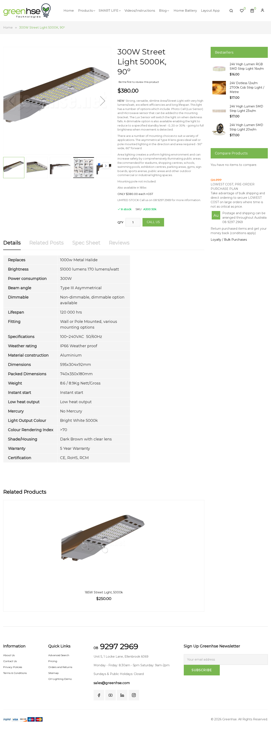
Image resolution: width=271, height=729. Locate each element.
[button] (11, 101)
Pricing (52, 661)
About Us (9, 655)
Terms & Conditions (15, 673)
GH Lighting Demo (60, 678)
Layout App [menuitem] (210, 10)
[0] (252, 10)
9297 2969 (116, 646)
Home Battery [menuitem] (185, 10)
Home (8, 27)
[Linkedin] (122, 695)
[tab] (12, 244)
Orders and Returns (60, 667)
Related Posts (46, 243)
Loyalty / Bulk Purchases (229, 240)
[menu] (143, 10)
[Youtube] (110, 695)
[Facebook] (99, 695)
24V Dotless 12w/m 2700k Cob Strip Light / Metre (247, 87)
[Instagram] (134, 695)
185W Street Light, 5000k (104, 592)
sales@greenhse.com (112, 683)
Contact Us (10, 661)
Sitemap (53, 673)
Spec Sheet (86, 243)
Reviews (119, 243)
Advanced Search (58, 655)
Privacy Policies (12, 667)
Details (12, 243)
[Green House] (27, 10)
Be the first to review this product (139, 81)
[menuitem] (68, 10)
